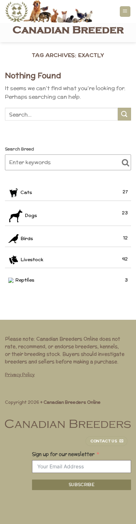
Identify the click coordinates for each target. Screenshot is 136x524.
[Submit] (124, 114)
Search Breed (19, 149)
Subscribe (82, 485)
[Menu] (125, 11)
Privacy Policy (20, 375)
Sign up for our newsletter (63, 454)
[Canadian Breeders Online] (57, 11)
